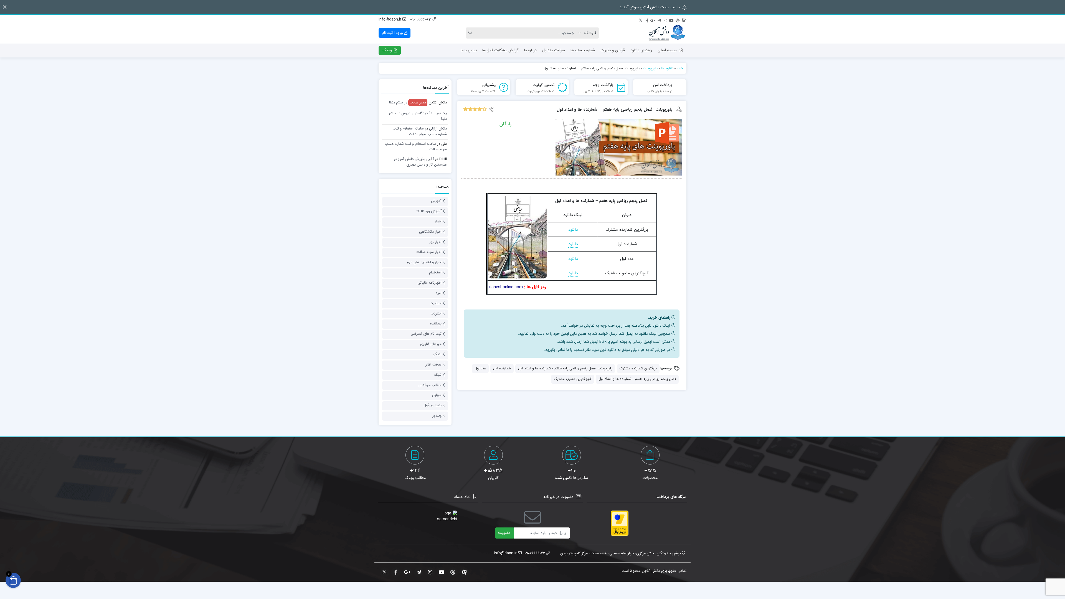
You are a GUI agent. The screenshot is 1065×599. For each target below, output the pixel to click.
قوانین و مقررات (612, 50)
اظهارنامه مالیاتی (429, 283)
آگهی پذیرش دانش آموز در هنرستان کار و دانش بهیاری (420, 161)
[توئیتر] (641, 19)
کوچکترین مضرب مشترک (572, 379)
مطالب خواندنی (430, 385)
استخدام (435, 272)
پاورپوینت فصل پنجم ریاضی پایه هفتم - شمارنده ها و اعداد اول (565, 368)
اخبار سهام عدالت (429, 252)
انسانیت (436, 303)
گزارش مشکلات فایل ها (500, 50)
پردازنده (436, 323)
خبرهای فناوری (431, 344)
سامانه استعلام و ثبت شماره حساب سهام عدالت (420, 131)
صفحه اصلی (667, 50)
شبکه (438, 375)
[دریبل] (677, 19)
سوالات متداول (553, 50)
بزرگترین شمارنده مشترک (638, 368)
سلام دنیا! (396, 102)
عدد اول (480, 368)
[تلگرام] (659, 19)
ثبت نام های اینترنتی (426, 334)
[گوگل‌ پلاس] (653, 19)
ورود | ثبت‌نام (393, 33)
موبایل (437, 395)
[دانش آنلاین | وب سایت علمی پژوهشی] (666, 33)
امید (438, 293)
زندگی (437, 354)
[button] (4, 7)
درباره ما (530, 50)
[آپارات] (683, 19)
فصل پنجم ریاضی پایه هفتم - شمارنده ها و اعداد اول (637, 379)
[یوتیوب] (671, 19)
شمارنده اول (502, 368)
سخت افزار (433, 364)
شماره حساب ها (582, 50)
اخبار (438, 221)
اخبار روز (435, 242)
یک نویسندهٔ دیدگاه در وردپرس (424, 113)
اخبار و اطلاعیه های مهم (424, 262)
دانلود (573, 229)
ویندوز (437, 415)
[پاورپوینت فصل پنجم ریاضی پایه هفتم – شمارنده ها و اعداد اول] (619, 147)
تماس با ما (469, 50)
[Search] (471, 33)
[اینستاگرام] (665, 19)
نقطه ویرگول (433, 405)
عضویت (504, 533)
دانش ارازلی (438, 128)
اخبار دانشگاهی (430, 232)
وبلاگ (387, 50)
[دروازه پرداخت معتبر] (619, 523)
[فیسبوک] (647, 19)
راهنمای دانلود (641, 50)
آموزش (436, 201)
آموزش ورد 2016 (429, 211)
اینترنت (436, 313)
